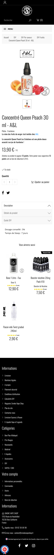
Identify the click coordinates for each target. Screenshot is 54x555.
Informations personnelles (13, 481)
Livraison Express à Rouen (13, 417)
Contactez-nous (10, 412)
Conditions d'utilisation (12, 394)
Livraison (8, 375)
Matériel (7, 449)
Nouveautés (9, 444)
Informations (9, 506)
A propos (8, 384)
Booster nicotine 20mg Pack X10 (40, 279)
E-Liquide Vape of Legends (13, 422)
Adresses (8, 495)
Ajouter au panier (40, 182)
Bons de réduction (11, 499)
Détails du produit (10, 213)
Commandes (9, 485)
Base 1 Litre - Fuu (13, 278)
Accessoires (9, 458)
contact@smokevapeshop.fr (23, 532)
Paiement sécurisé (11, 389)
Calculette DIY (9, 398)
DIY (6, 463)
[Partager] (3, 193)
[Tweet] (8, 193)
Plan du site (9, 408)
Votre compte (10, 474)
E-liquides (8, 453)
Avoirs (7, 490)
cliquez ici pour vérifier (42, 539)
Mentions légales (10, 380)
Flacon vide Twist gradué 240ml (13, 329)
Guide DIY (7, 220)
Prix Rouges (9, 440)
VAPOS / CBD (9, 467)
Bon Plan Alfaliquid (11, 435)
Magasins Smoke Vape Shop (14, 403)
